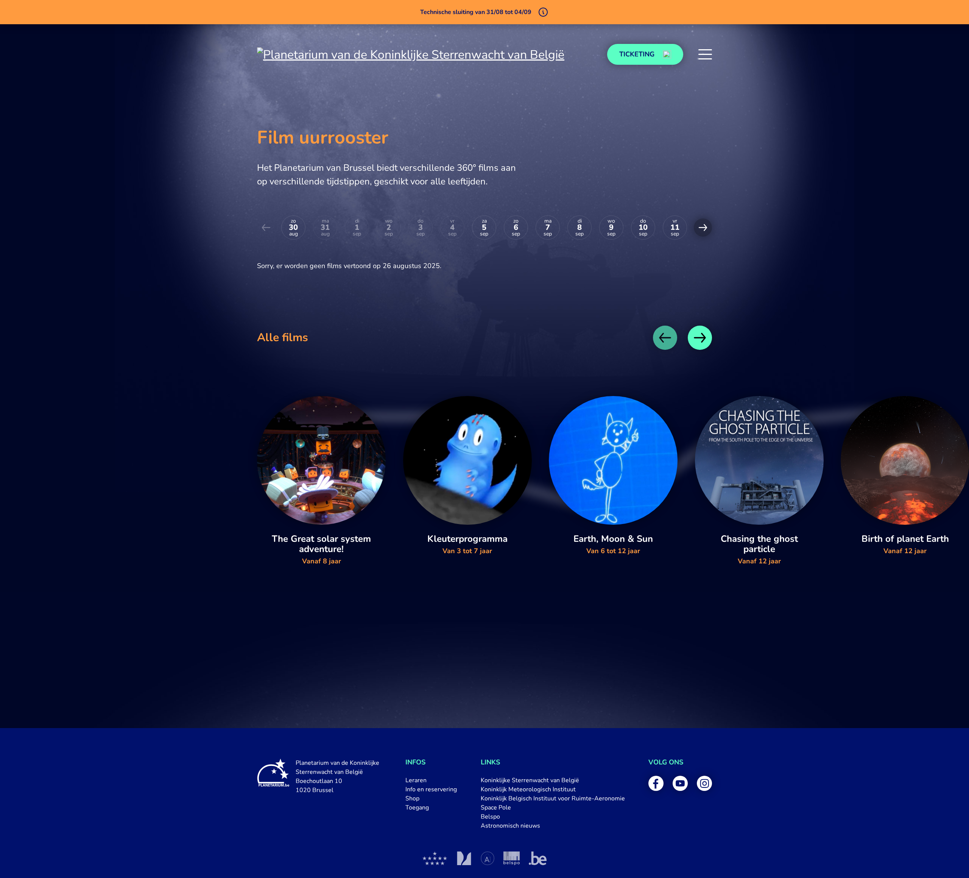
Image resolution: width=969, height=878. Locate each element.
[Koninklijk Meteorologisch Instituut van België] (463, 858)
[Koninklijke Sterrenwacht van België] (434, 858)
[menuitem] (431, 780)
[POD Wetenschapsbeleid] (511, 858)
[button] (705, 54)
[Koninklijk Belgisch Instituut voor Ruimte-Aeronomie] (487, 858)
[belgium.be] (538, 858)
